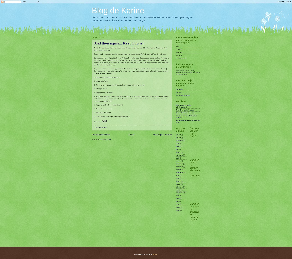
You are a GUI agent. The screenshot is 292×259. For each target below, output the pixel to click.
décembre (179, 140)
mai (177, 178)
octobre (178, 169)
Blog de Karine (118, 10)
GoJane (178, 92)
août (177, 143)
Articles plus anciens (162, 135)
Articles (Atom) (106, 139)
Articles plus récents (101, 135)
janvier (178, 135)
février (178, 152)
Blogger (155, 254)
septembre (179, 172)
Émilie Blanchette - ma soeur (185, 113)
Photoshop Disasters (183, 95)
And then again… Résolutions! (119, 43)
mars (178, 210)
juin (177, 149)
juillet (178, 146)
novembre (179, 155)
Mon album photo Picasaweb (185, 110)
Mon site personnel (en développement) (183, 106)
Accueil (131, 135)
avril (177, 207)
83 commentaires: (102, 127)
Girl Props (179, 89)
